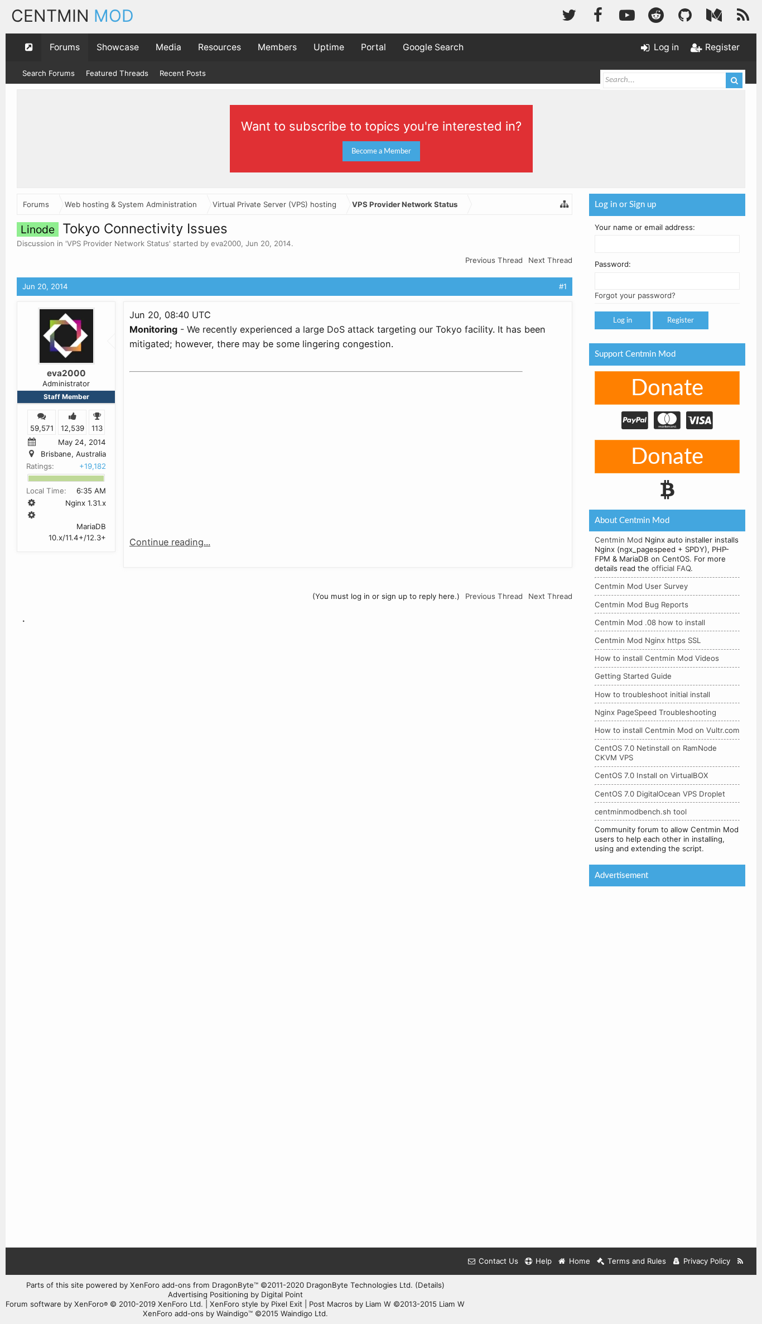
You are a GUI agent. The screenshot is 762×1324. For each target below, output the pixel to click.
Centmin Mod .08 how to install (650, 622)
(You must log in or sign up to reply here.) (386, 596)
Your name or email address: (645, 227)
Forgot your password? (635, 295)
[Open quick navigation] (29, 47)
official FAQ (671, 568)
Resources (219, 47)
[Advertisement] (213, 446)
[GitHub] (685, 13)
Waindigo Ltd (303, 1313)
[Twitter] (569, 13)
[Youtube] (627, 13)
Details (430, 1284)
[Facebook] (598, 13)
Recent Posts (183, 73)
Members (277, 47)
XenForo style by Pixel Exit (256, 1303)
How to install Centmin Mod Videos (657, 658)
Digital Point (282, 1294)
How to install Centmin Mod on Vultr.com (667, 730)
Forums (65, 47)
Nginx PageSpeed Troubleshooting (655, 712)
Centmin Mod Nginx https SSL (648, 640)
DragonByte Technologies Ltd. (359, 1284)
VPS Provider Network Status (118, 243)
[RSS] (743, 13)
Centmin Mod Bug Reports (641, 604)
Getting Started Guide (633, 675)
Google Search (433, 47)
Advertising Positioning (208, 1294)
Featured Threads (117, 73)
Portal (373, 47)
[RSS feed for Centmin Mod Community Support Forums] (740, 1261)
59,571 (42, 427)
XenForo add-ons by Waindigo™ (198, 1313)
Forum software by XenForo (104, 1303)
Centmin (72, 16)
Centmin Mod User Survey (641, 586)
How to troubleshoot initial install (652, 694)
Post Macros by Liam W (387, 1303)
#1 (563, 286)
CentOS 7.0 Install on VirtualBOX (651, 775)
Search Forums (48, 73)
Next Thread (550, 260)
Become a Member (381, 151)
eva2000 (226, 243)
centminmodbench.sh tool (641, 811)
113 (97, 427)
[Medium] (714, 13)
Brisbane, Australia (73, 453)
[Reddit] (656, 13)
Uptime (329, 47)
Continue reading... (169, 542)
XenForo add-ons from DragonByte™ (194, 1284)
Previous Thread (494, 260)
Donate (667, 388)
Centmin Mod (619, 539)
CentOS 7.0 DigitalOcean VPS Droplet (660, 793)
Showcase (118, 47)
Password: (613, 264)
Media (168, 47)
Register (680, 320)
